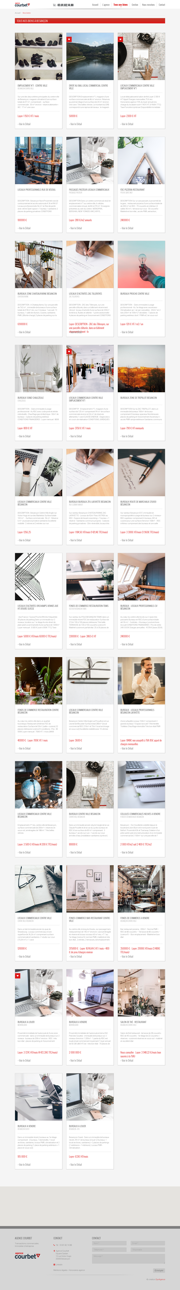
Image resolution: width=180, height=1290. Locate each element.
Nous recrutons (148, 4)
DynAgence (160, 1279)
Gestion (135, 4)
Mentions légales (60, 1270)
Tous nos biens (121, 4)
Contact (162, 4)
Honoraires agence (77, 1270)
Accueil (95, 4)
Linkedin (59, 1265)
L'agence (106, 4)
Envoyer (159, 1270)
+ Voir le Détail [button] (24, 124)
